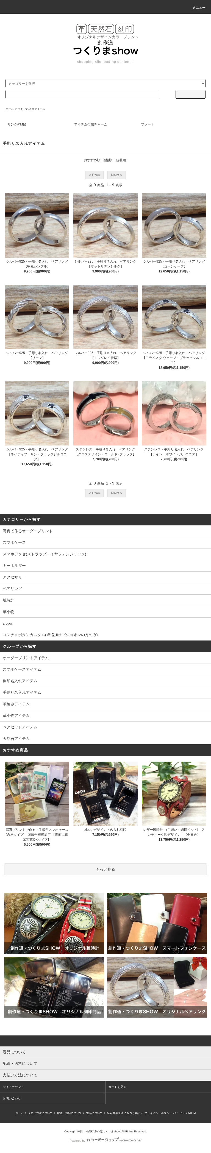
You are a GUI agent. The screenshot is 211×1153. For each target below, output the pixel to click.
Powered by (77, 1140)
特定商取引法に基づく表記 (123, 1113)
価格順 (107, 160)
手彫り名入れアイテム (31, 108)
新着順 (121, 160)
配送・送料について (69, 1113)
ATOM (192, 1113)
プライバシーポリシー (158, 1113)
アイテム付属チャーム (90, 124)
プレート (147, 124)
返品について (94, 1113)
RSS (182, 1113)
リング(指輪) (16, 124)
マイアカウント (13, 1086)
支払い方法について (40, 1113)
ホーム (9, 108)
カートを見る (117, 1086)
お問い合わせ (12, 1098)
